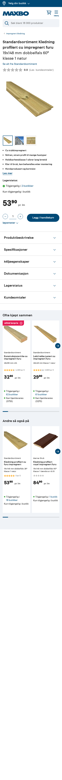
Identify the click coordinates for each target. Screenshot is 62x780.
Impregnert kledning (15, 34)
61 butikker (41, 394)
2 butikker (27, 186)
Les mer (7, 173)
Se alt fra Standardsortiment (20, 64)
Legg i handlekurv (43, 217)
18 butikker (12, 500)
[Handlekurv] (49, 12)
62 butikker (12, 394)
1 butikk (53, 496)
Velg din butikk (17, 3)
